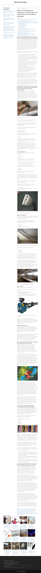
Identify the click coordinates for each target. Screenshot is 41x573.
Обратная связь (7, 566)
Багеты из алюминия (20, 511)
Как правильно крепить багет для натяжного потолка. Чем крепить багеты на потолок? (9, 15)
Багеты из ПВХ (21, 27)
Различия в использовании (31, 510)
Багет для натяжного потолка (29, 511)
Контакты (6, 562)
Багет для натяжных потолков (26, 508)
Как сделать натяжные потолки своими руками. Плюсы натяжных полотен (8, 19)
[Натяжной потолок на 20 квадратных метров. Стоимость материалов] (23, 536)
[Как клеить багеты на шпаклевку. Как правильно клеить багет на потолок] (7, 523)
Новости (8, 4)
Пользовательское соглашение (13, 562)
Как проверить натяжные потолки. (9, 32)
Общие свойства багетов (23, 28)
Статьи (12, 4)
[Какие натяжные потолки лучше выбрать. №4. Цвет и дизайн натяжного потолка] (23, 523)
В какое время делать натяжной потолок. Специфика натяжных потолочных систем (8, 23)
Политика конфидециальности (9, 563)
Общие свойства (24, 510)
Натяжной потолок (28, 512)
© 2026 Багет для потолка (8, 560)
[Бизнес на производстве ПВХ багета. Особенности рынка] (31, 549)
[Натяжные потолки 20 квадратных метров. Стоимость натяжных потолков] (31, 536)
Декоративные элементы (28, 513)
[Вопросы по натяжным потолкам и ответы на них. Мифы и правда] (7, 536)
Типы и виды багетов (22, 24)
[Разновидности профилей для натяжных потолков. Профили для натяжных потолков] (15, 536)
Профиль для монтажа (21, 512)
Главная (4, 4)
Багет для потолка (20, 2)
